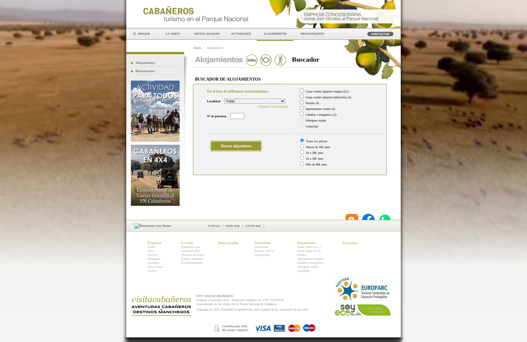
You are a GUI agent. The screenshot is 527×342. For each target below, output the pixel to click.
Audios (152, 270)
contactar (253, 225)
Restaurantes (145, 71)
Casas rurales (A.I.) (309, 247)
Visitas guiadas (228, 243)
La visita (187, 243)
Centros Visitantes (192, 258)
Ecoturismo (261, 247)
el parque (141, 33)
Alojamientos (145, 62)
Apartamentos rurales (310, 258)
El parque (154, 243)
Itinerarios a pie (190, 247)
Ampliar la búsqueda (273, 106)
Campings (303, 270)
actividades (241, 33)
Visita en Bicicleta (192, 254)
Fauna (151, 247)
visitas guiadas (207, 33)
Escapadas (350, 243)
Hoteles (301, 254)
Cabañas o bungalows (310, 262)
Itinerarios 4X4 (190, 251)
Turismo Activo (264, 251)
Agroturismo (262, 254)
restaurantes (312, 33)
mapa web (232, 225)
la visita (173, 33)
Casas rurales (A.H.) (309, 251)
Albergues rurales (307, 266)
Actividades (262, 243)
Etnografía (154, 258)
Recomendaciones (192, 262)
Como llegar (155, 266)
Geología (153, 262)
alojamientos (275, 33)
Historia (152, 254)
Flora (151, 251)
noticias (214, 225)
